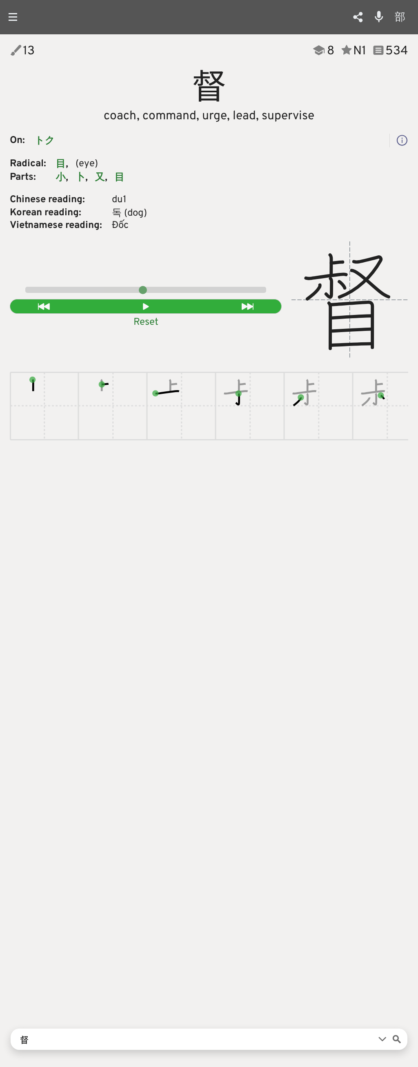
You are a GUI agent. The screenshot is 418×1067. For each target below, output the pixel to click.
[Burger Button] (16, 17)
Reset (145, 322)
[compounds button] (402, 140)
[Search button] (396, 1039)
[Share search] (358, 17)
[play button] (146, 306)
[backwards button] (44, 306)
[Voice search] (379, 17)
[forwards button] (248, 306)
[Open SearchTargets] (382, 1039)
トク (45, 141)
